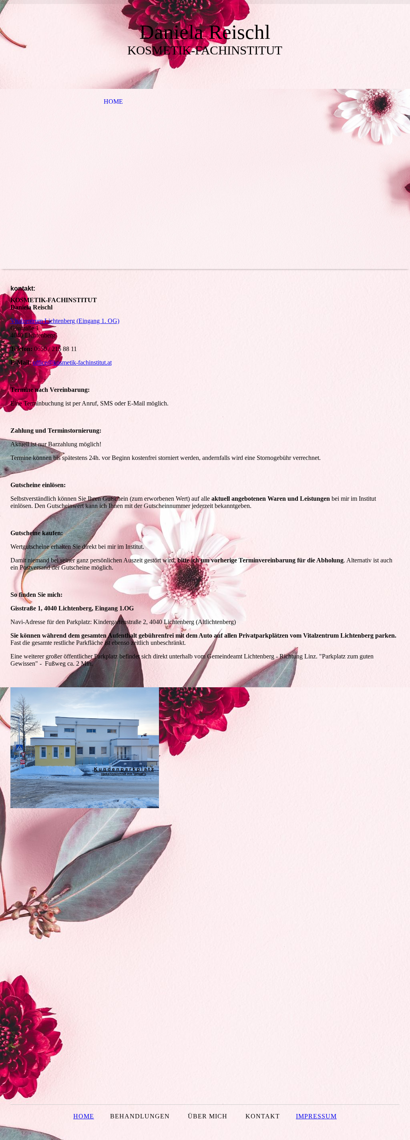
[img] (205, 179)
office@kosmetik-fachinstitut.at (72, 362)
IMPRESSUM (316, 1116)
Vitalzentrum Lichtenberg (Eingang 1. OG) (64, 320)
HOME (113, 101)
